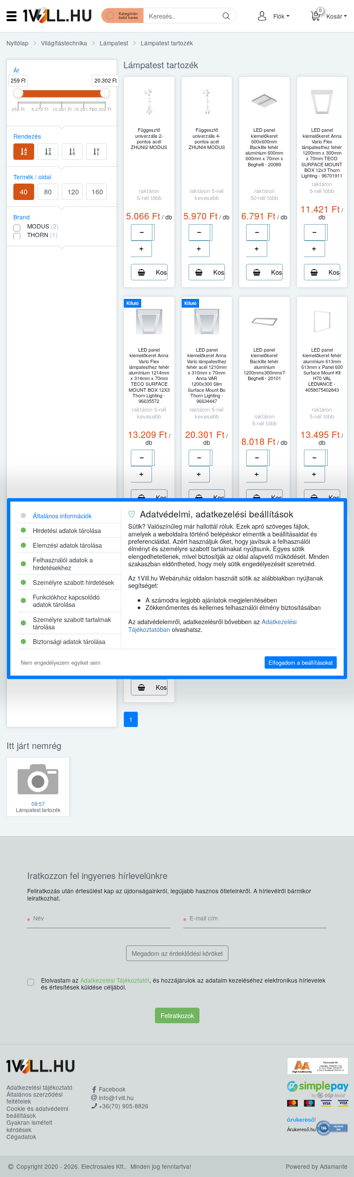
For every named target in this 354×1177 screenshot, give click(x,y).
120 (73, 192)
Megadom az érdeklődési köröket (177, 953)
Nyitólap (17, 42)
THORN (42, 234)
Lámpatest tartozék (167, 42)
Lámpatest (114, 42)
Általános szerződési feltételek (34, 1098)
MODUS (43, 225)
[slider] (18, 93)
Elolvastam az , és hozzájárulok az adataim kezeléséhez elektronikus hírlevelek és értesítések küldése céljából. (183, 984)
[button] (280, 16)
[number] (153, 232)
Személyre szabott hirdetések (73, 582)
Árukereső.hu (301, 1129)
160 (97, 192)
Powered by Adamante (317, 1166)
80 (48, 192)
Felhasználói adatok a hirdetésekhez (63, 563)
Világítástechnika (64, 42)
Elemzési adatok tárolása (67, 544)
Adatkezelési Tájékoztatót (114, 980)
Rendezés (27, 136)
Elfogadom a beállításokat (301, 662)
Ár (16, 70)
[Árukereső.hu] (301, 1121)
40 (24, 192)
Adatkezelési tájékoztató (39, 1087)
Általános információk (62, 515)
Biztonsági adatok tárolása (69, 641)
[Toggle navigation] (11, 16)
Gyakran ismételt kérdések (29, 1126)
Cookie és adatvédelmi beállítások (37, 1112)
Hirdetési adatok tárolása (67, 530)
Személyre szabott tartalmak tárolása (72, 623)
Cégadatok (21, 1136)
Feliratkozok (177, 1015)
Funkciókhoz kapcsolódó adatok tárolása (66, 600)
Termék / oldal (32, 176)
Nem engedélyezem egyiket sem (61, 662)
